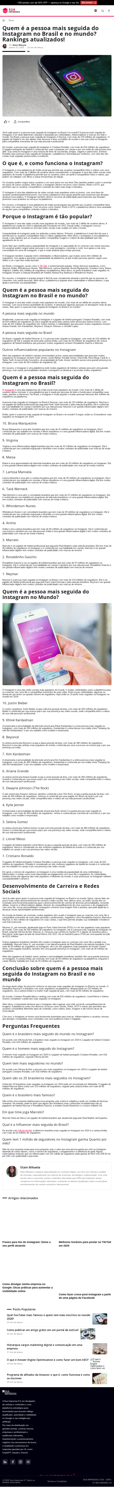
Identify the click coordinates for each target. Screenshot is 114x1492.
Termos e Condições (57, 1481)
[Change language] (96, 11)
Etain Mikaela (30, 1167)
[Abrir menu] (109, 10)
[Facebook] (12, 1462)
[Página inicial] (3, 20)
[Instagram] (20, 1462)
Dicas (11, 20)
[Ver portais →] (89, 2)
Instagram (10, 390)
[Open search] (102, 10)
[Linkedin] (5, 1462)
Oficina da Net (25, 1130)
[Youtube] (28, 1462)
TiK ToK (43, 266)
